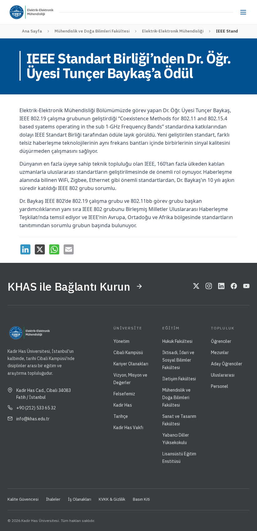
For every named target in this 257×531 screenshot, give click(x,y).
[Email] (69, 249)
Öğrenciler (221, 341)
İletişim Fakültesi (179, 379)
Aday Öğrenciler (226, 364)
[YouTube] (246, 286)
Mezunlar (220, 352)
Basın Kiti (141, 499)
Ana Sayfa (32, 31)
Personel (219, 386)
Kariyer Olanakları (130, 364)
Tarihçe (120, 416)
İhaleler (53, 499)
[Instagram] (209, 286)
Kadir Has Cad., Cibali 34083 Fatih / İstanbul (43, 394)
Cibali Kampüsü (128, 352)
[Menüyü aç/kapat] (243, 12)
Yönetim (121, 341)
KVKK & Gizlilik (112, 499)
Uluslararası (222, 375)
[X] (40, 249)
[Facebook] (234, 286)
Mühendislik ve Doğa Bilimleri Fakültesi (92, 31)
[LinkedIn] (25, 249)
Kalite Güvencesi (23, 499)
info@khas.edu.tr (33, 419)
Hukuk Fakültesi (177, 341)
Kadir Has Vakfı (128, 427)
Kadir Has (122, 405)
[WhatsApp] (54, 249)
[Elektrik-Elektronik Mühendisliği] (42, 12)
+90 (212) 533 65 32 (36, 408)
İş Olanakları (79, 499)
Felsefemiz (124, 394)
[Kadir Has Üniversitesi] (18, 12)
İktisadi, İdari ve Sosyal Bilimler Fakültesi (178, 360)
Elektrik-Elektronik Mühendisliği (172, 31)
